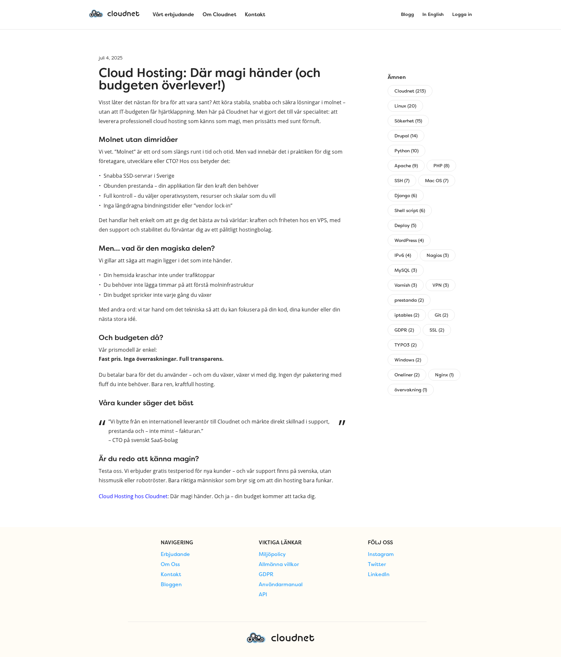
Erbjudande (175, 554)
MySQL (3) (405, 270)
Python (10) (406, 151)
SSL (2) (437, 330)
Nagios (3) (438, 255)
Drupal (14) (406, 136)
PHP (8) (441, 166)
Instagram (381, 554)
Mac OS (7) (436, 180)
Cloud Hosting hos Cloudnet (133, 496)
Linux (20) (405, 106)
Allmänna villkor (279, 564)
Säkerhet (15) (408, 121)
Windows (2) (407, 360)
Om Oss (170, 564)
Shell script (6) (409, 210)
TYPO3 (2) (405, 345)
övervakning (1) (410, 390)
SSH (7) (401, 180)
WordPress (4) (409, 240)
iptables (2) (406, 315)
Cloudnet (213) (410, 91)
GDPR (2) (404, 330)
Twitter (377, 564)
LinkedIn (379, 574)
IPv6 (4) (402, 255)
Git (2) (441, 315)
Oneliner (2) (406, 375)
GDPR (266, 574)
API (263, 594)
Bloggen (171, 584)
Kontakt (171, 574)
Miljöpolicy (272, 554)
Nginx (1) (444, 375)
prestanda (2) (409, 300)
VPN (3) (440, 285)
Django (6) (405, 195)
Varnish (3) (405, 285)
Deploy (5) (405, 225)
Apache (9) (406, 166)
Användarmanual (281, 584)
